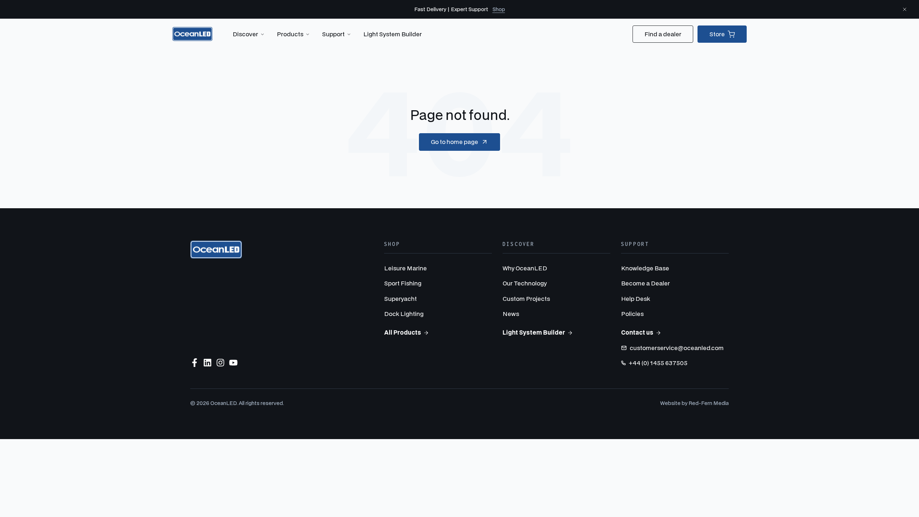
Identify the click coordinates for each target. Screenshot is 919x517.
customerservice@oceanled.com (677, 347)
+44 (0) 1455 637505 (658, 362)
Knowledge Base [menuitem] (645, 268)
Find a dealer (662, 34)
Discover (245, 34)
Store (717, 34)
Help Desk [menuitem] (635, 298)
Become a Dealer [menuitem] (645, 283)
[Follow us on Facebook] (194, 362)
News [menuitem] (511, 313)
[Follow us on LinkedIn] (207, 362)
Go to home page (454, 141)
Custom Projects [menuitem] (526, 298)
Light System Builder (392, 34)
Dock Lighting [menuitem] (404, 313)
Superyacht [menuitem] (400, 298)
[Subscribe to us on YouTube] (233, 362)
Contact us (637, 332)
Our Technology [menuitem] (525, 283)
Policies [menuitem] (632, 313)
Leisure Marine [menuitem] (405, 268)
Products (290, 34)
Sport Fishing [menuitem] (402, 283)
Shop (499, 9)
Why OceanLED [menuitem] (525, 268)
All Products (402, 332)
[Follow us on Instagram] (220, 362)
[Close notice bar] (904, 9)
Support (333, 34)
